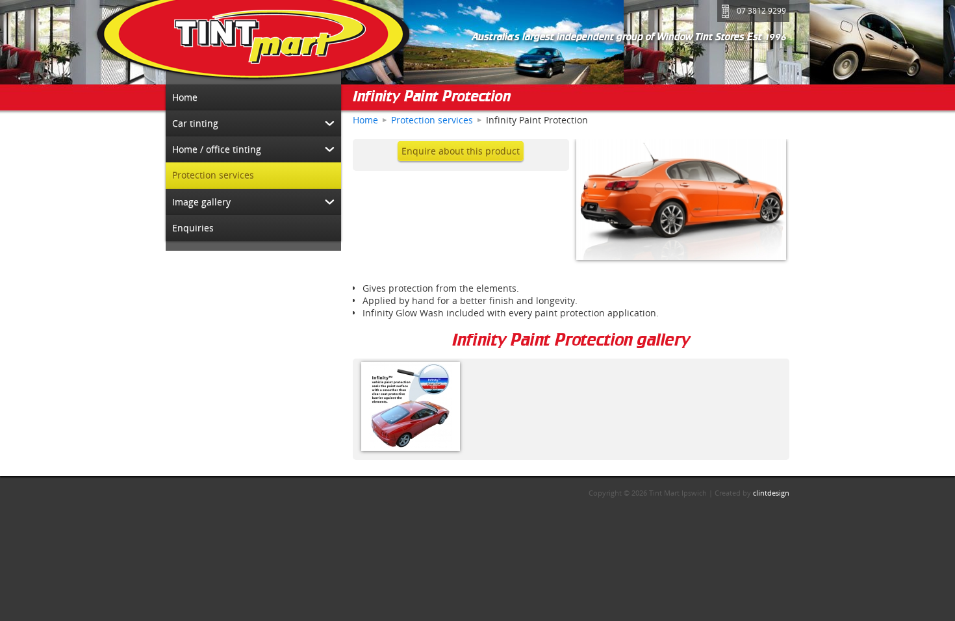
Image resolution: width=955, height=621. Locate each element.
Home (365, 120)
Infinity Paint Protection (432, 97)
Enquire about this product (460, 151)
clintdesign (771, 493)
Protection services (432, 120)
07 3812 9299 (761, 10)
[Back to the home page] (253, 42)
